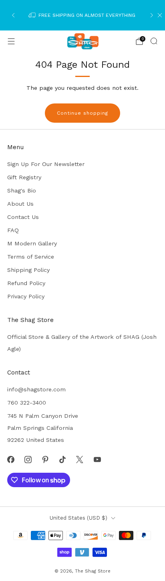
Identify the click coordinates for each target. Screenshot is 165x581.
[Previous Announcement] (13, 15)
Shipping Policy (28, 270)
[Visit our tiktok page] (62, 459)
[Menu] (11, 41)
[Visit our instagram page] (27, 459)
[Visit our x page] (80, 459)
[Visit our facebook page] (10, 459)
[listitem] (82, 15)
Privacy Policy (25, 296)
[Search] (154, 41)
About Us (20, 203)
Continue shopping (82, 113)
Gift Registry (24, 177)
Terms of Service (30, 256)
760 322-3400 (26, 402)
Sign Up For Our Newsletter (46, 164)
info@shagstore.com (36, 389)
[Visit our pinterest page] (45, 459)
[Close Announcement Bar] (160, 15)
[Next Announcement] (152, 15)
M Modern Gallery (32, 243)
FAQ (13, 230)
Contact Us (23, 217)
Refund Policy (26, 283)
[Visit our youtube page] (97, 459)
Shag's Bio (21, 190)
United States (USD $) (78, 518)
